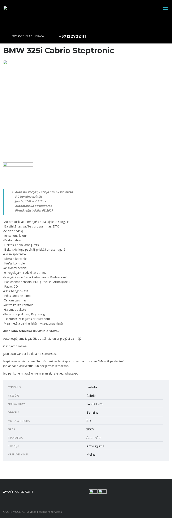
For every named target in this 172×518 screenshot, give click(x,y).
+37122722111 (72, 36)
